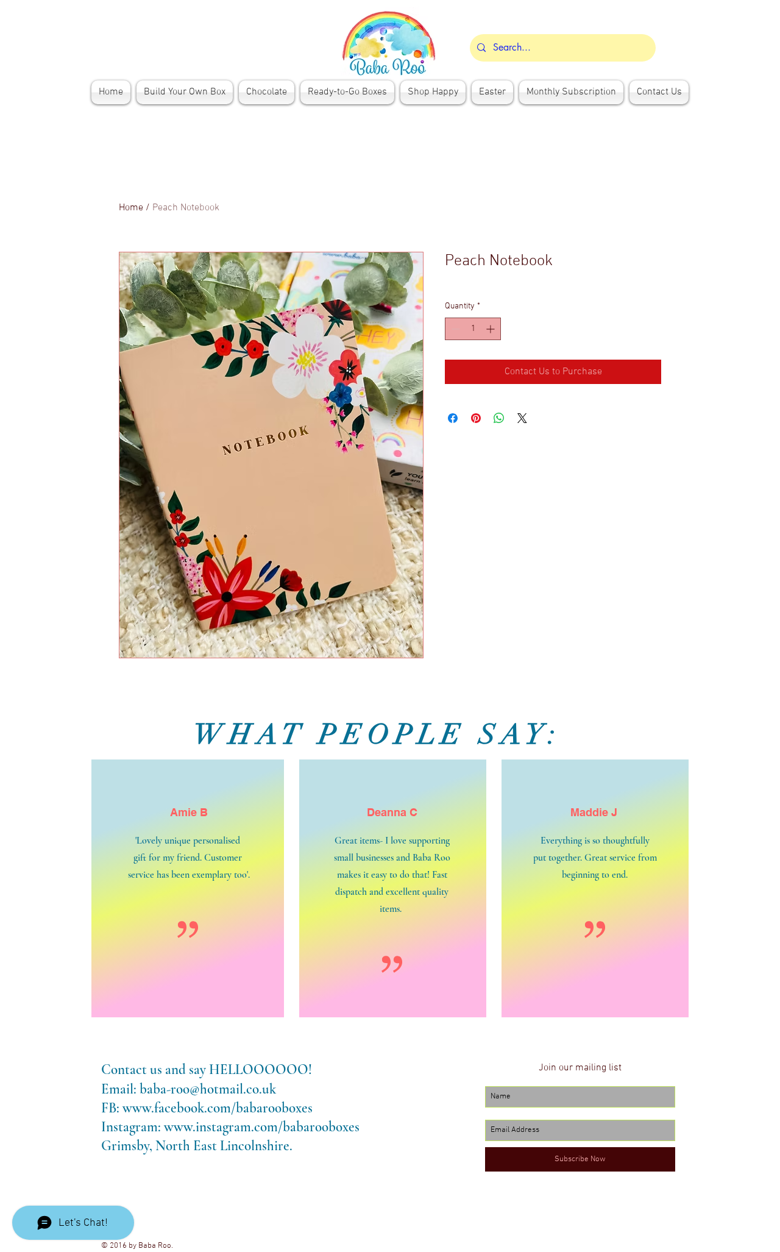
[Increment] (491, 329)
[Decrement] (454, 329)
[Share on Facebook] (452, 418)
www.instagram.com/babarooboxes (262, 1127)
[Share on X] (522, 418)
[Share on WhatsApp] (499, 418)
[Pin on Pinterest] (476, 418)
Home (131, 208)
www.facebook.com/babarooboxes (217, 1108)
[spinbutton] (473, 329)
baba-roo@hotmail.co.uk (208, 1089)
